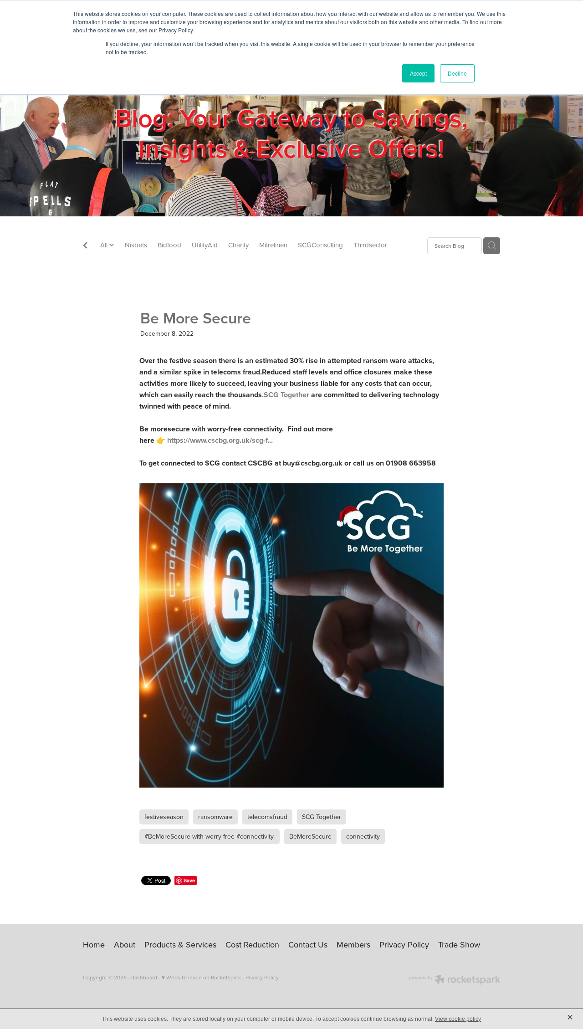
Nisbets (136, 245)
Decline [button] (457, 73)
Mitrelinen (273, 245)
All (104, 245)
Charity (238, 245)
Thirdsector (370, 245)
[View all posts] (85, 246)
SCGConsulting (320, 245)
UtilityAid (205, 245)
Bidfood (169, 245)
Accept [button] (418, 73)
